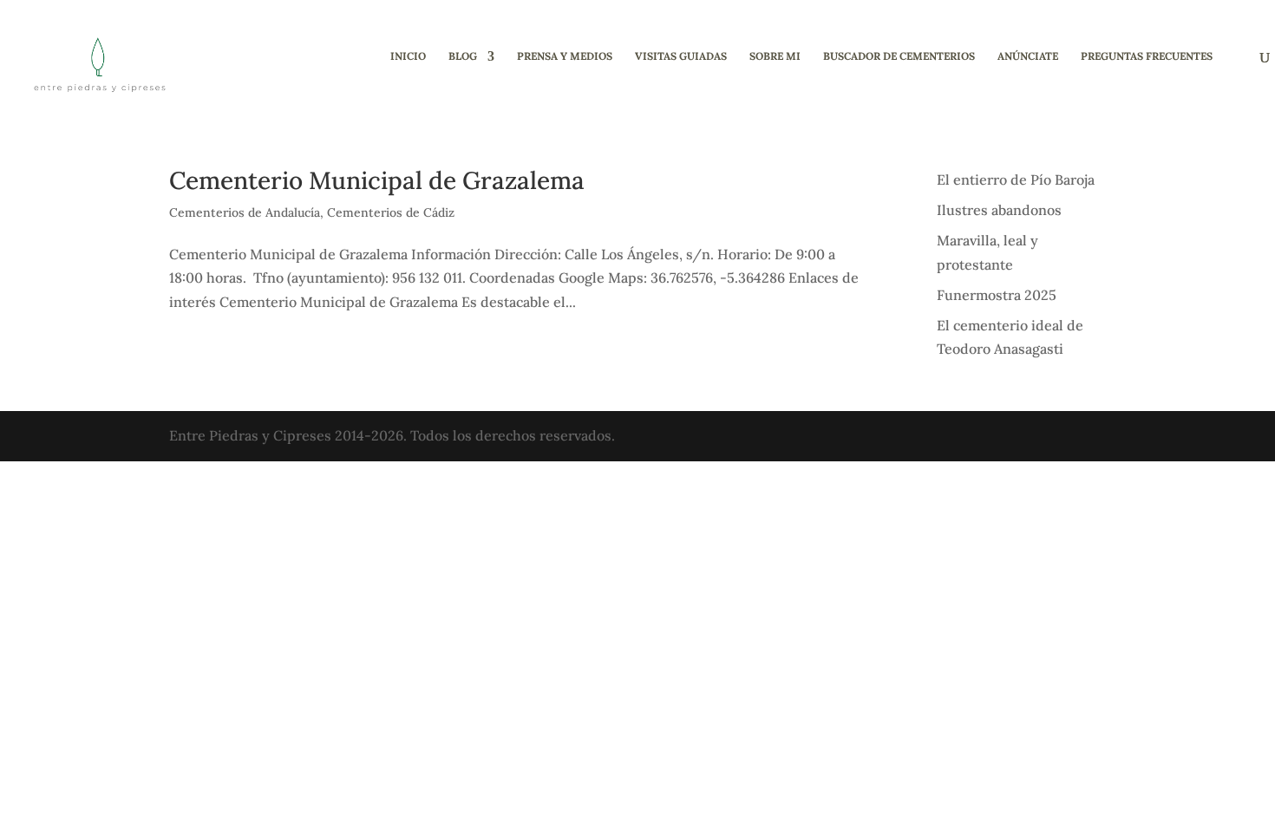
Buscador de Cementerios (899, 56)
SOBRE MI (775, 56)
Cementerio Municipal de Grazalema (377, 180)
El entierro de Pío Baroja (1016, 179)
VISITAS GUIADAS (681, 56)
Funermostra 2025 (996, 295)
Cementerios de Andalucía (244, 212)
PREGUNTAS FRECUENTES (1147, 56)
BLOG (462, 56)
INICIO (408, 56)
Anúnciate (1027, 56)
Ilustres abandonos (999, 210)
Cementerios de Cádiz (390, 212)
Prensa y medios (564, 56)
